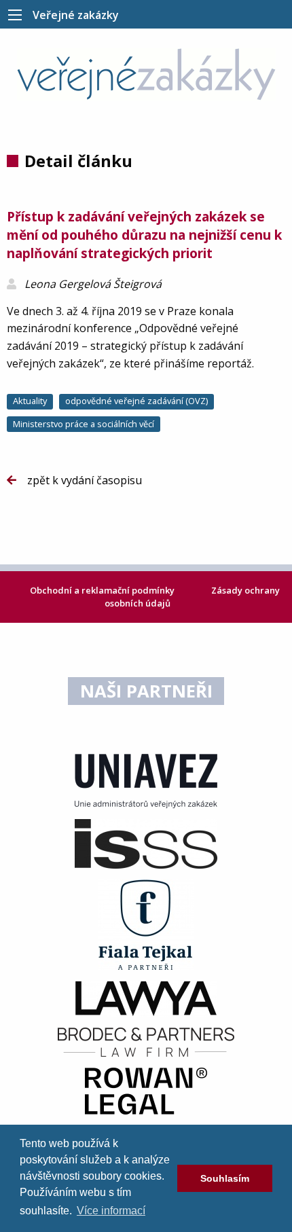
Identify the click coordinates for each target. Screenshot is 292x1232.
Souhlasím (224, 1178)
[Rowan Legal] (146, 1090)
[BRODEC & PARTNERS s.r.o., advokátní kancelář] (146, 1041)
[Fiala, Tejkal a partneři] (146, 923)
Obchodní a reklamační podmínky (103, 590)
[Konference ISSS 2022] (146, 842)
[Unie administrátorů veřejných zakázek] (146, 780)
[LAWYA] (146, 997)
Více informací (111, 1210)
